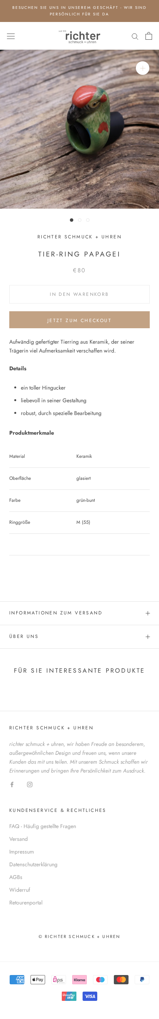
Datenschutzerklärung (33, 864)
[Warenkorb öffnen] (148, 36)
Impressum (21, 851)
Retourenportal (25, 902)
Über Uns (24, 636)
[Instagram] (29, 783)
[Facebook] (12, 783)
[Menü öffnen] (11, 36)
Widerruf (19, 890)
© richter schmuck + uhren (80, 936)
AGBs (15, 877)
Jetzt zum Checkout (79, 320)
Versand (18, 839)
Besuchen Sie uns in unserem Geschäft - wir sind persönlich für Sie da (79, 11)
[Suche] (135, 35)
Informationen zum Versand (55, 612)
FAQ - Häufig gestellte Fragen (42, 826)
